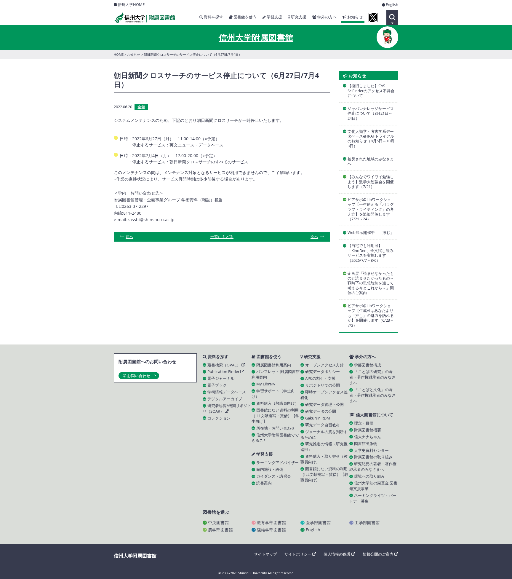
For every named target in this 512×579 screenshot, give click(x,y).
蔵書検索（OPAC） (224, 365)
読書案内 (264, 483)
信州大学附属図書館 (256, 37)
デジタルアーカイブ (224, 398)
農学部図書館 (220, 529)
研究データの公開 (320, 411)
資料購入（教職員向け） (277, 403)
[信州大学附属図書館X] (373, 17)
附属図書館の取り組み (373, 457)
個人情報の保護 (337, 554)
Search (392, 17)
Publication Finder (223, 371)
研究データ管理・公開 (324, 404)
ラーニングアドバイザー (277, 462)
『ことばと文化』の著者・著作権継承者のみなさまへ (372, 395)
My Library (265, 384)
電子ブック (217, 385)
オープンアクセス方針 (324, 365)
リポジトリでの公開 (322, 385)
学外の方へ (326, 17)
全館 (141, 106)
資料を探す (213, 17)
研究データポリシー (322, 371)
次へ (314, 236)
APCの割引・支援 (320, 378)
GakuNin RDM (317, 418)
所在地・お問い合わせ (275, 428)
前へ (129, 236)
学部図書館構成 (367, 365)
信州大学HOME (131, 4)
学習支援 (274, 17)
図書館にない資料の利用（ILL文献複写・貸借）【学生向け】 (275, 416)
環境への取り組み (369, 476)
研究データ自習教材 (322, 425)
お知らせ (354, 17)
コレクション (219, 418)
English (392, 5)
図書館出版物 (365, 443)
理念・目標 (363, 423)
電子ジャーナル (220, 378)
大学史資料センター (371, 450)
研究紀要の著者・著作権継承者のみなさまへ (372, 466)
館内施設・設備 (269, 469)
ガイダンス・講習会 (273, 476)
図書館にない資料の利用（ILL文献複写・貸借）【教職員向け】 (324, 474)
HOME (119, 54)
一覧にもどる (221, 237)
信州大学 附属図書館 (144, 17)
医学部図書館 (318, 522)
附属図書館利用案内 (273, 365)
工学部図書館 (367, 522)
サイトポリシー (298, 554)
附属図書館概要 (367, 430)
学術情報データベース (226, 392)
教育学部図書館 (271, 522)
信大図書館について (374, 414)
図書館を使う (245, 17)
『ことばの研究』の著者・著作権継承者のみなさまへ (372, 377)
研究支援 (298, 17)
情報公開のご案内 (378, 554)
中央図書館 (218, 522)
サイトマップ (265, 554)
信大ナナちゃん (367, 436)
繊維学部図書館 (271, 529)
